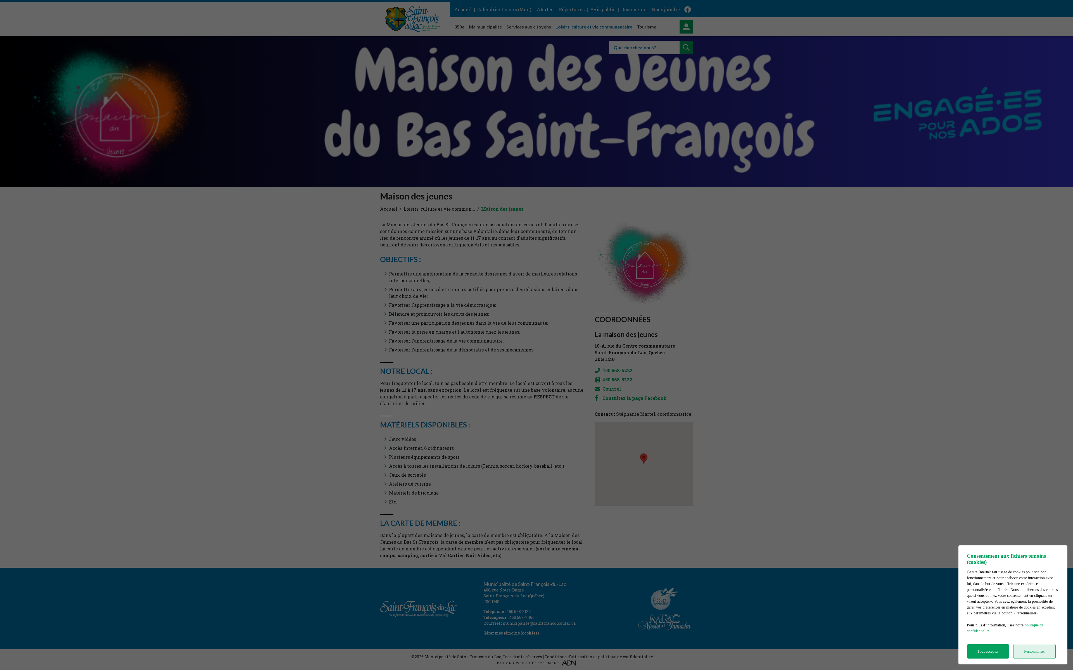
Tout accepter (988, 651)
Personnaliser (1034, 651)
